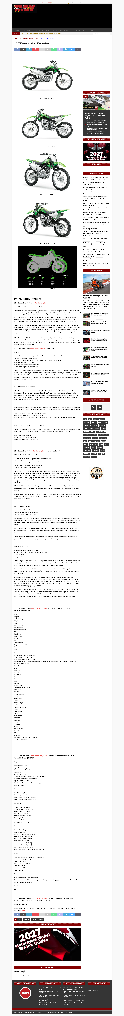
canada (105, 422)
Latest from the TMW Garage (96, 92)
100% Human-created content (77, 3)
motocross (87, 438)
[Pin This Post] (35, 49)
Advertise (51, 1009)
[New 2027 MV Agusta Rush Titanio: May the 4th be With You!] (86, 383)
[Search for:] (101, 33)
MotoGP (95, 438)
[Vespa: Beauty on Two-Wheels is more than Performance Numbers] (86, 357)
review (41, 919)
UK (99, 454)
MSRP (85, 441)
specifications (93, 444)
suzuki (103, 450)
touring (94, 454)
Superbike (99, 447)
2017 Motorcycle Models (26, 38)
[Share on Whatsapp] (54, 49)
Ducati (86, 428)
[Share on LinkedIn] (29, 49)
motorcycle (103, 438)
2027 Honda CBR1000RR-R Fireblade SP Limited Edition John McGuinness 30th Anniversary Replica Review (96, 233)
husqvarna (93, 435)
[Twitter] (93, 407)
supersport (96, 450)
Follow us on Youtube (93, 990)
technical (86, 454)
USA (103, 454)
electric (97, 428)
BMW (99, 422)
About (59, 1009)
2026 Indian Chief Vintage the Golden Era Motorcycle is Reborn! (47, 1003)
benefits (94, 422)
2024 (95, 419)
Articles (16, 30)
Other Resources (78, 30)
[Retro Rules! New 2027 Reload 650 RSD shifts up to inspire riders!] (86, 315)
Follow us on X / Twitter (93, 988)
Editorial (73, 1009)
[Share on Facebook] (17, 49)
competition (87, 425)
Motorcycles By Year (42, 30)
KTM (107, 435)
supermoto (87, 450)
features (86, 432)
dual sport (102, 425)
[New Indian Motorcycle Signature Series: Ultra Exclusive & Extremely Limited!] (86, 349)
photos (103, 441)
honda (86, 435)
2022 (85, 419)
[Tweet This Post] (23, 49)
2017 (20, 919)
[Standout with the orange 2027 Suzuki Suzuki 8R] (96, 284)
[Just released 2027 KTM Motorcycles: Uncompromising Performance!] (86, 375)
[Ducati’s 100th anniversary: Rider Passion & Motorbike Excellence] (86, 340)
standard (86, 447)
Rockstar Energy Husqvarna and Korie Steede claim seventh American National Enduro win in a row (96, 244)
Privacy (66, 1009)
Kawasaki (36, 38)
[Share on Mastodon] (60, 49)
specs (101, 444)
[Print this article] (48, 49)
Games (91, 30)
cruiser (95, 425)
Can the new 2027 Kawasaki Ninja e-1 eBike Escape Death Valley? (95, 116)
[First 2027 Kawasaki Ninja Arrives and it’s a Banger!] (86, 366)
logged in (24, 975)
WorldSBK (86, 457)
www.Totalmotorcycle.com (40, 303)
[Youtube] (99, 407)
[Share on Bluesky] (72, 49)
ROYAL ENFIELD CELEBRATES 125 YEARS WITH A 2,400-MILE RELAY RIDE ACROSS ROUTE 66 (73, 988)
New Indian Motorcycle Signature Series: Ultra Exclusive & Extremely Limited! (99, 349)
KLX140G (34, 919)
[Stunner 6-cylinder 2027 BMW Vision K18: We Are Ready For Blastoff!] (86, 392)
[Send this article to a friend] (42, 49)
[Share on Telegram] (66, 49)
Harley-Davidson (101, 432)
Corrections (82, 1009)
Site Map (108, 1009)
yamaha (94, 457)
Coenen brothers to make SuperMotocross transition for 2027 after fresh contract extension (95, 198)
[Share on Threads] (78, 49)
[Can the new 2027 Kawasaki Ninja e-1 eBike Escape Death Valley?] (96, 109)
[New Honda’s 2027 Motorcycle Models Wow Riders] (86, 332)
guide (92, 432)
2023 (90, 419)
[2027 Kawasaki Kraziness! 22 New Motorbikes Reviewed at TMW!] (86, 323)
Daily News (26, 30)
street (93, 447)
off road (96, 441)
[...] (94, 308)
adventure (101, 419)
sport (106, 444)
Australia (86, 422)
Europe (104, 428)
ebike (91, 428)
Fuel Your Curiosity (96, 270)
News (90, 441)
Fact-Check (92, 1009)
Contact (100, 1009)
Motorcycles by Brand (60, 30)
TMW (16, 38)
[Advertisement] (75, 16)
